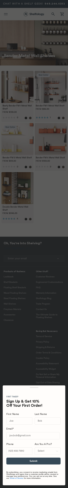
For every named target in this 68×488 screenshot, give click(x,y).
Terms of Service (16, 478)
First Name (12, 414)
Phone (10, 444)
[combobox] (46, 451)
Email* (10, 429)
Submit (33, 461)
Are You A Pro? (43, 444)
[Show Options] (57, 451)
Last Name (41, 414)
